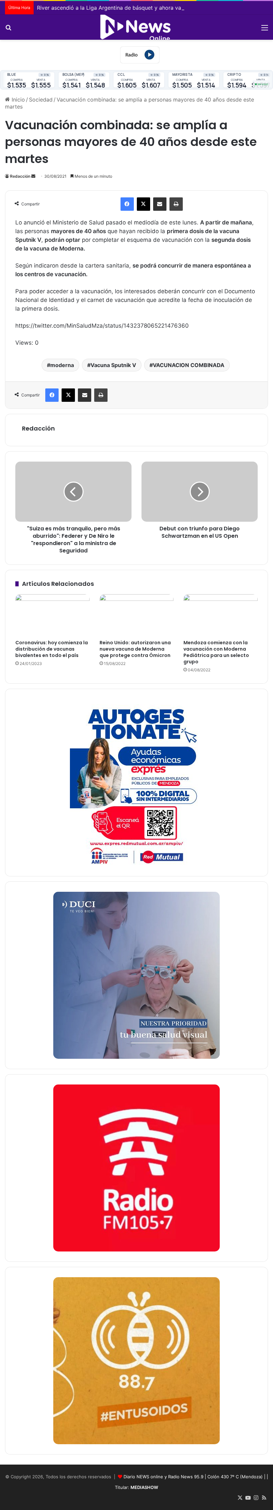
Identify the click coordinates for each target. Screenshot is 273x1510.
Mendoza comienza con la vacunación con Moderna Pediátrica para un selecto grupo (216, 652)
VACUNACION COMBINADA (188, 365)
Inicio (17, 99)
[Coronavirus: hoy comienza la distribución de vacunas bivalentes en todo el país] (52, 615)
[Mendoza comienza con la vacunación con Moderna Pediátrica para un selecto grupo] (220, 615)
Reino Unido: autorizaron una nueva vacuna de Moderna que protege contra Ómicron (135, 649)
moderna (62, 365)
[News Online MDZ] (136, 27)
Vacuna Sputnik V (113, 365)
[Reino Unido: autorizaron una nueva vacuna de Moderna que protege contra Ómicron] (137, 615)
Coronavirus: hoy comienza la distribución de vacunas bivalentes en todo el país (51, 649)
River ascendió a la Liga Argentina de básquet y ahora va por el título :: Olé (131, 7)
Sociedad (41, 99)
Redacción (20, 176)
